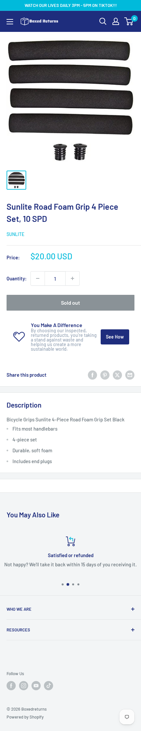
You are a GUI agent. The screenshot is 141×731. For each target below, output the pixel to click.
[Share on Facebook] (92, 375)
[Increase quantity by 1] (72, 278)
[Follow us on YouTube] (36, 685)
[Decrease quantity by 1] (38, 278)
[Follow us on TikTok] (48, 685)
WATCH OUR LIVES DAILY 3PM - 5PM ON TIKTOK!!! (71, 5)
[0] (129, 21)
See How (115, 337)
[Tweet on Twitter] (117, 375)
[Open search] (103, 21)
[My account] (115, 21)
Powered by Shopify (25, 716)
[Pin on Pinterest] (105, 375)
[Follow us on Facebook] (11, 685)
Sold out (70, 302)
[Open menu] (10, 21)
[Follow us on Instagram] (23, 685)
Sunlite (15, 234)
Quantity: (17, 278)
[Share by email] (129, 375)
